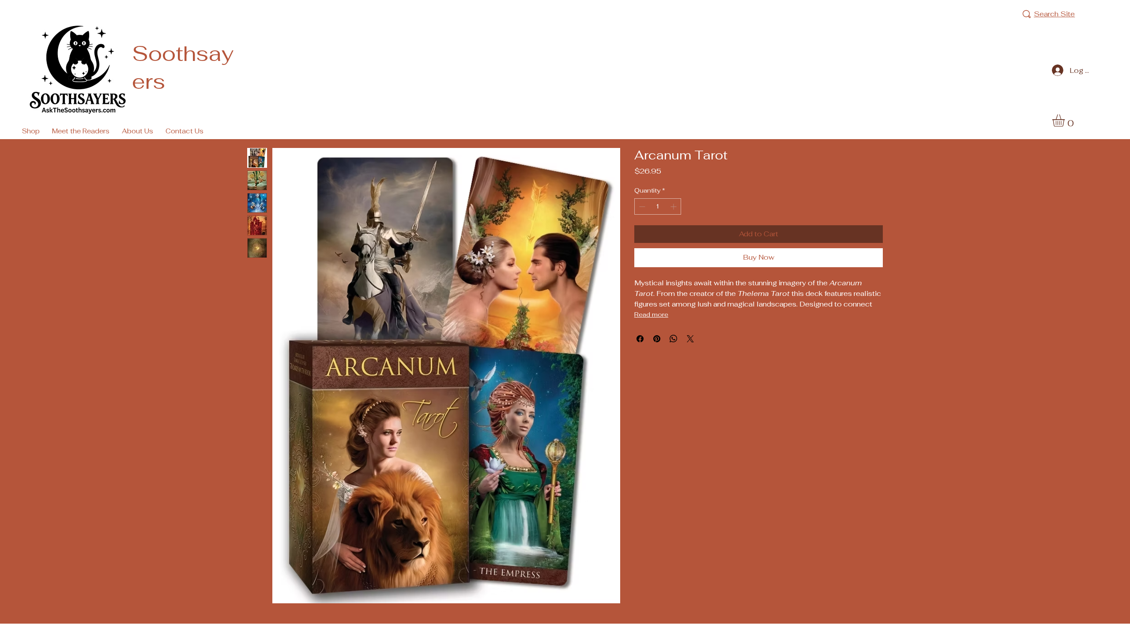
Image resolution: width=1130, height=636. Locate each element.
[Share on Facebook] (640, 338)
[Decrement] (641, 206)
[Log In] (1056, 70)
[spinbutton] (658, 206)
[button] (1065, 120)
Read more (651, 314)
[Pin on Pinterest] (657, 338)
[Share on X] (690, 338)
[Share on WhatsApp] (673, 338)
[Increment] (674, 206)
